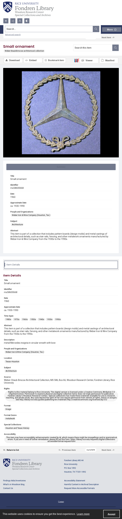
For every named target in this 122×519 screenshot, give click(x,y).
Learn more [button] (83, 514)
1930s (49, 319)
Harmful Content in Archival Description (81, 484)
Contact (61, 502)
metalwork (10, 418)
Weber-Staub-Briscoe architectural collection (24, 51)
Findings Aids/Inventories (14, 481)
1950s (33, 319)
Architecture (17, 224)
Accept (111, 514)
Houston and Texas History (17, 428)
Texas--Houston (12, 361)
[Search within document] (115, 48)
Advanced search (13, 35)
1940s (41, 319)
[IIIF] (76, 60)
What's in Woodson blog (13, 484)
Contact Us (8, 488)
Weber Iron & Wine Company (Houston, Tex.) (31, 215)
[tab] (61, 167)
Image (8, 409)
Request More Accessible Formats (79, 488)
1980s (8, 319)
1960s (25, 319)
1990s (58, 319)
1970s (16, 319)
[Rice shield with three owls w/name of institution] (28, 9)
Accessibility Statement (74, 481)
